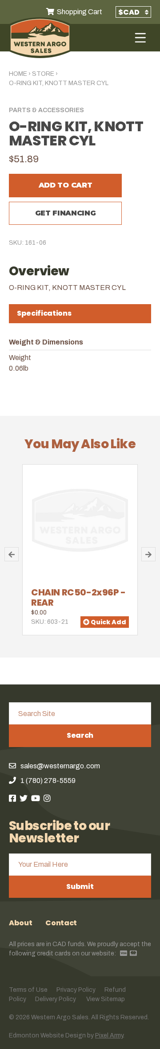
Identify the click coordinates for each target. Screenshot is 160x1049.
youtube (35, 798)
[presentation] (80, 313)
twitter (24, 798)
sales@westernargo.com (60, 766)
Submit (79, 886)
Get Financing (65, 213)
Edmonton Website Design (47, 1035)
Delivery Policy (55, 999)
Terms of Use (28, 989)
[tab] (80, 313)
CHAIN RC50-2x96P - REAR (78, 597)
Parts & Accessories (46, 110)
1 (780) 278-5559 (48, 780)
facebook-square (12, 798)
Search (80, 735)
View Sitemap (105, 999)
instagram (47, 798)
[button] (11, 554)
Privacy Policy (76, 989)
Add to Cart (65, 185)
